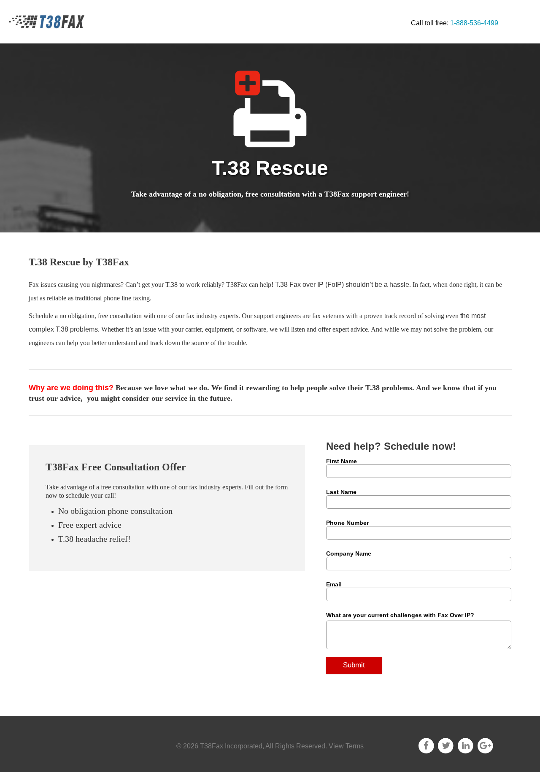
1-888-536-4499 (474, 23)
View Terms (346, 746)
